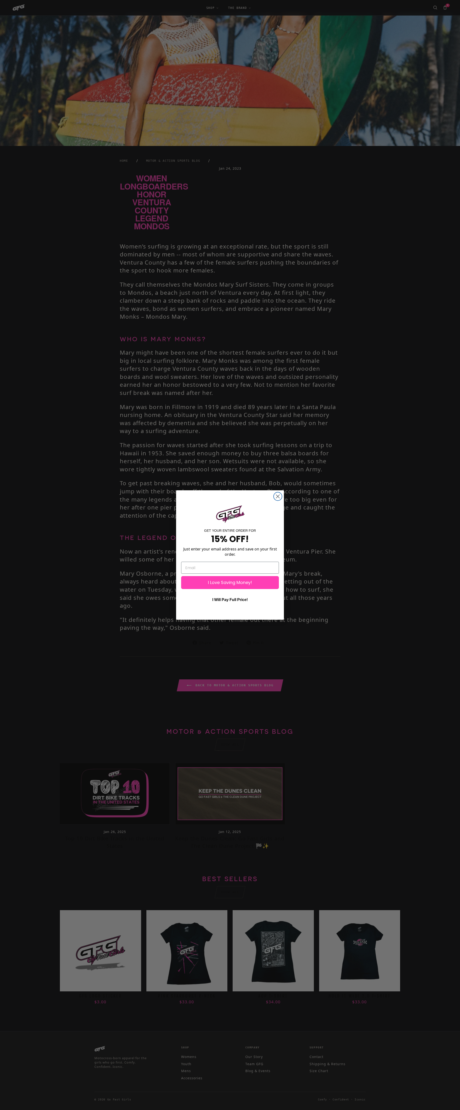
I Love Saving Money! (230, 582)
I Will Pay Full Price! (230, 600)
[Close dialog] (278, 496)
